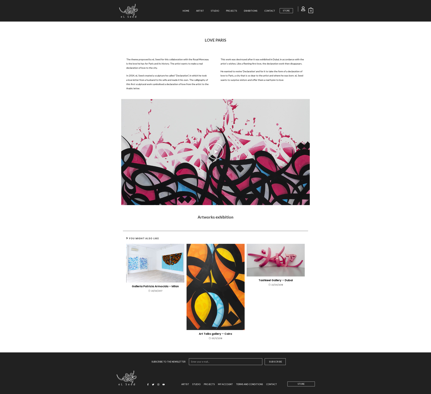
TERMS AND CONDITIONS (249, 384)
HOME (186, 10)
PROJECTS (231, 10)
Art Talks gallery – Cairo (215, 334)
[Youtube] (163, 384)
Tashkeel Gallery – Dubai (276, 280)
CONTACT (269, 10)
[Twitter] (153, 384)
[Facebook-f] (148, 384)
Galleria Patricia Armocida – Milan (155, 286)
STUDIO (215, 10)
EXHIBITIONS (250, 10)
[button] (215, 152)
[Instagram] (158, 384)
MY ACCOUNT (225, 384)
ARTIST (200, 10)
